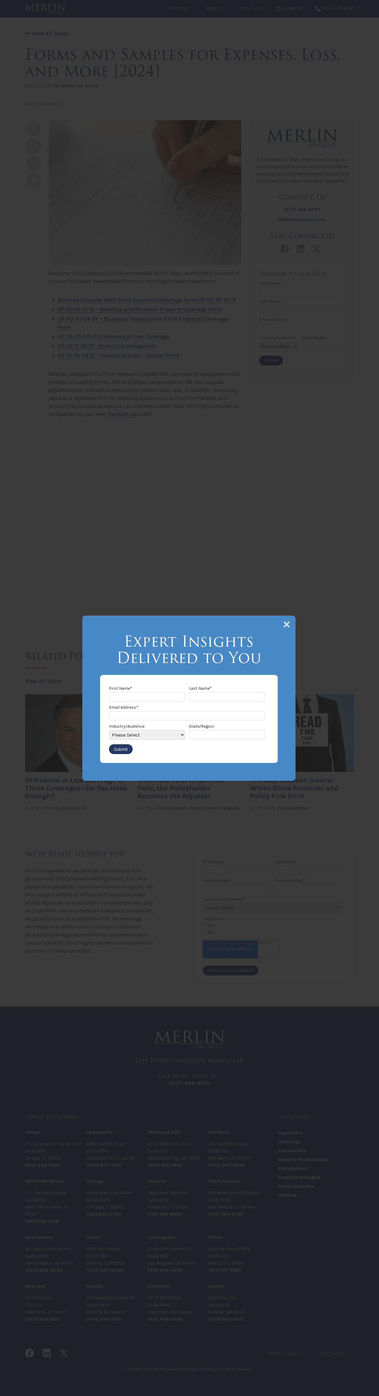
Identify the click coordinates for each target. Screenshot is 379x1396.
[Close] (287, 624)
